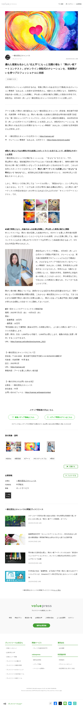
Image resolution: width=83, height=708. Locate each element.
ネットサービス (22, 488)
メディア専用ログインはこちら (61, 417)
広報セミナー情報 (11, 657)
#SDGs (8, 459)
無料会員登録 (41, 625)
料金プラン (18, 617)
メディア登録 (37, 664)
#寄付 (52, 459)
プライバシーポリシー (65, 664)
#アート (27, 459)
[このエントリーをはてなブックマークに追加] (70, 704)
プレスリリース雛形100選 (14, 665)
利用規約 (61, 660)
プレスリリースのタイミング (14, 669)
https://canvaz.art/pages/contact (38, 392)
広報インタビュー (11, 648)
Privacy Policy (47, 690)
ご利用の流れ (49, 617)
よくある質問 (61, 617)
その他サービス (11, 79)
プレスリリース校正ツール (14, 678)
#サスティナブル (40, 459)
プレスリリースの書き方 (13, 661)
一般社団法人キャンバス (21, 55)
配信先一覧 (28, 617)
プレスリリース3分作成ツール (15, 674)
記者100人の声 (10, 652)
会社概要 (61, 648)
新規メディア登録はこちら (24, 417)
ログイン (70, 4)
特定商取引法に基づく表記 (67, 668)
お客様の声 (38, 617)
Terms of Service (55, 690)
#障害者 (18, 459)
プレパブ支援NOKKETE (40, 648)
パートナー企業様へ (39, 668)
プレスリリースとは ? (15, 704)
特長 (10, 617)
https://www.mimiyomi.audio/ (58, 140)
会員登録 (78, 4)
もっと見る (57, 590)
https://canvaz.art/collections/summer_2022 (28, 342)
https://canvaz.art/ (47, 136)
